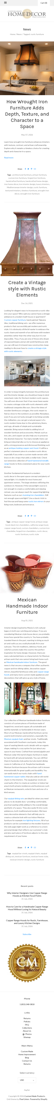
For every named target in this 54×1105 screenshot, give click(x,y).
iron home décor (11, 184)
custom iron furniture (17, 178)
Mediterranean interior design (20, 187)
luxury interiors (42, 184)
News (19, 34)
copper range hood (12, 528)
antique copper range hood (23, 522)
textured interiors (13, 190)
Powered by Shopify (38, 1099)
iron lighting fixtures (31, 820)
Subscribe (27, 934)
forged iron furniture (36, 178)
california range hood (39, 525)
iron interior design (27, 184)
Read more (8, 157)
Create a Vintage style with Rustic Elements (27, 289)
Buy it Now (27, 962)
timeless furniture (29, 190)
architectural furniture (22, 175)
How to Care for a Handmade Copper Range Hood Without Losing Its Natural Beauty (27, 908)
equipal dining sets (16, 798)
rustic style (34, 534)
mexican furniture (22, 856)
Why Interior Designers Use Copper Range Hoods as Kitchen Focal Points (27, 894)
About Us (27, 1031)
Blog (27, 1057)
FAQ (27, 1024)
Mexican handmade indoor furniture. (22, 662)
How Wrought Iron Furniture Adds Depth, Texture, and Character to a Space (27, 114)
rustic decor (42, 531)
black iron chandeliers (20, 525)
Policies (27, 1021)
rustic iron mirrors (36, 501)
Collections (27, 1028)
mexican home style (39, 856)
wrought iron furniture (30, 193)
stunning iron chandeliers (33, 495)
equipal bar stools (19, 853)
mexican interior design (20, 859)
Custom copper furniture (15, 320)
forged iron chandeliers (26, 531)
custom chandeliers (30, 528)
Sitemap (27, 1037)
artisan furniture (39, 175)
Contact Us (27, 1061)
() (44, 3)
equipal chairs (34, 853)
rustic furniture (40, 187)
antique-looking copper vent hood (23, 448)
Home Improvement (27, 1054)
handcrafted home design (37, 181)
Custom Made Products (34, 1096)
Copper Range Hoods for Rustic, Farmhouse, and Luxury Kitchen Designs (27, 921)
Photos (28, 1034)
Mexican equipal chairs (14, 739)
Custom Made (27, 1051)
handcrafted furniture (15, 181)
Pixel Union (24, 1099)
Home (12, 34)
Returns (27, 1018)
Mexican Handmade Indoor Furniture (27, 606)
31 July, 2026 (27, 899)
